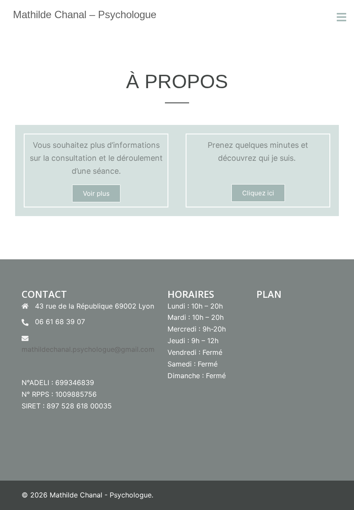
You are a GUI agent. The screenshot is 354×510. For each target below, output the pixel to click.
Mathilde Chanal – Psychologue (84, 14)
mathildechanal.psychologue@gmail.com (88, 349)
